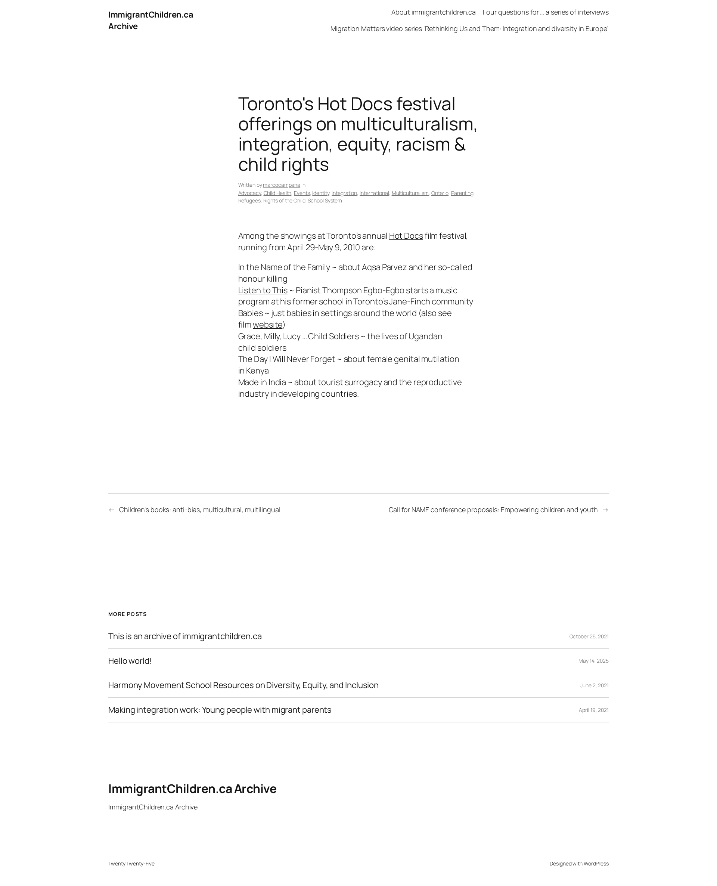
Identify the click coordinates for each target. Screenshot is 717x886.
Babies (250, 313)
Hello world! (130, 661)
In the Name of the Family (284, 267)
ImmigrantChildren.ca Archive (192, 788)
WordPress (596, 863)
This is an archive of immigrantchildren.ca (185, 636)
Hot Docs (406, 235)
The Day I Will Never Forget (286, 359)
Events (302, 192)
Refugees (249, 200)
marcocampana (281, 184)
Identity (320, 192)
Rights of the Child (284, 200)
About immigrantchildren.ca (433, 11)
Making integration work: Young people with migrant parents (220, 710)
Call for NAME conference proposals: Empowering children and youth (493, 509)
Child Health (278, 192)
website (267, 324)
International (374, 192)
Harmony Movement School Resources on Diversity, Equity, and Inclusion (243, 685)
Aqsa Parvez (384, 267)
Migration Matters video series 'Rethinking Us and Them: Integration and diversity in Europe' (469, 28)
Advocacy (249, 192)
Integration (344, 192)
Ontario (439, 192)
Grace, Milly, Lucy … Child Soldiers (298, 336)
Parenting (462, 192)
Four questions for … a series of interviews (546, 11)
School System (325, 200)
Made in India (262, 382)
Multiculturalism (410, 192)
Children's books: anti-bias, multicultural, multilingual (199, 509)
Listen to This (263, 290)
